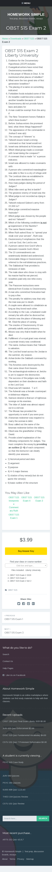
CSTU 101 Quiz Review (13, 803)
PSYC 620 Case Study (13, 762)
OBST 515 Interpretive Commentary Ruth (14, 504)
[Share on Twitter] (19, 603)
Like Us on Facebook (15, 675)
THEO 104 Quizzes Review (15, 797)
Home (5, 38)
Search (6, 654)
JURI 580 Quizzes (11, 776)
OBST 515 (29, 38)
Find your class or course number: (26, 562)
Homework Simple (26, 14)
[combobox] (26, 565)
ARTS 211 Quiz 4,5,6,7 (13, 839)
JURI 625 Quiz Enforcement (15, 728)
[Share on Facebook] (23, 603)
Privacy (20, 859)
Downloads (15, 38)
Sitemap (30, 859)
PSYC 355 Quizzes (12, 783)
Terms (12, 859)
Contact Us (8, 661)
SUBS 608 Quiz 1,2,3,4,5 (14, 789)
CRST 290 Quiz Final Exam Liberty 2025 (21, 721)
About (4, 859)
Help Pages (8, 668)
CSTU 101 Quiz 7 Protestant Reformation (22, 742)
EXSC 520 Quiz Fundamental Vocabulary (21, 735)
